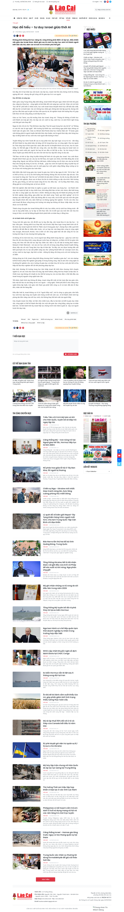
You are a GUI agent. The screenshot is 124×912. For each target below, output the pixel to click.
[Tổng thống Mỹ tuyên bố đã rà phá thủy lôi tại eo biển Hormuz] (26, 614)
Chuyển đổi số (83, 18)
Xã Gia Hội (103, 149)
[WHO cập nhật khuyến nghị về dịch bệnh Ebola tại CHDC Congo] (26, 657)
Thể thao (61, 18)
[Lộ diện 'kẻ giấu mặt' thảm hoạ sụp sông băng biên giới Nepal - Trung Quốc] (24, 372)
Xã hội (36, 18)
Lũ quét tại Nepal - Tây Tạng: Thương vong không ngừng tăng (100, 404)
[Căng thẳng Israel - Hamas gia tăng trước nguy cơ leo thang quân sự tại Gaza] (26, 839)
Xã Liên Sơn (91, 149)
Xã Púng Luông (104, 138)
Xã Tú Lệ (90, 142)
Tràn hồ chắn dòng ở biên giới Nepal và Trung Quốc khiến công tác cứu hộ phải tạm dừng (49, 405)
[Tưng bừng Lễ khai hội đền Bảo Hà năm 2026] (90, 159)
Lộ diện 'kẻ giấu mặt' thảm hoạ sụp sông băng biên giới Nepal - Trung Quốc (24, 382)
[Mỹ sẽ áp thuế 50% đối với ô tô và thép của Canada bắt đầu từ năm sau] (26, 727)
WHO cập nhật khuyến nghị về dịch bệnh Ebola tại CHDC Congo (60, 652)
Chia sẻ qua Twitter (17, 36)
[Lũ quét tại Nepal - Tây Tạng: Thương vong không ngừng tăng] (100, 395)
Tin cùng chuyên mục (22, 413)
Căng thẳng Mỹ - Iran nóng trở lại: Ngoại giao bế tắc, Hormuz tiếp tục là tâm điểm (94, 77)
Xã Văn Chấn (104, 152)
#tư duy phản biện (70, 319)
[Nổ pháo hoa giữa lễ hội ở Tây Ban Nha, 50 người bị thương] (26, 474)
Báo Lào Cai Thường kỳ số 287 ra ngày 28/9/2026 (97, 437)
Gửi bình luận (72, 354)
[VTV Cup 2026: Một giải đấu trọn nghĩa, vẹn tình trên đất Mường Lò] (90, 206)
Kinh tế (31, 18)
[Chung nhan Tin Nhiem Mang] (102, 908)
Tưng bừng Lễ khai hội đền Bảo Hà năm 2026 (103, 159)
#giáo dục (35, 319)
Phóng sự (74, 18)
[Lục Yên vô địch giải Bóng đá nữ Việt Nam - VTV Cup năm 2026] (90, 192)
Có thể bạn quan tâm (22, 363)
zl (110, 2)
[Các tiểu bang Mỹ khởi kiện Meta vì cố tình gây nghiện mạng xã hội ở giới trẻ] (97, 40)
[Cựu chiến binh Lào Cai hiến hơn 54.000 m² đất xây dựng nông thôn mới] (90, 180)
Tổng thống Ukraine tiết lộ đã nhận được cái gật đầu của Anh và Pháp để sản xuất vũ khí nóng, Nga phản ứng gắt (59, 566)
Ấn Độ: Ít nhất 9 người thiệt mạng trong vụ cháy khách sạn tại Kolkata (94, 84)
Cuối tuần (107, 416)
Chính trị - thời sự (22, 18)
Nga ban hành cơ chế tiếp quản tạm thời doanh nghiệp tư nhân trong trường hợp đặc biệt (60, 631)
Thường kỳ (97, 416)
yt (108, 2)
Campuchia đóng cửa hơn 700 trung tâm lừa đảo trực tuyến (23, 404)
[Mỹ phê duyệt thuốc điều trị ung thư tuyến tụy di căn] (74, 395)
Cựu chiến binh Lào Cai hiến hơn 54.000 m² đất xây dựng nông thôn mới (103, 181)
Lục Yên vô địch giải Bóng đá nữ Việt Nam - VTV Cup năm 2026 (103, 195)
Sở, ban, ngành (104, 130)
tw (119, 464)
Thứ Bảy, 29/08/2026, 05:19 (23, 2)
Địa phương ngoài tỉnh (91, 130)
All (109, 18)
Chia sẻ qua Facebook (14, 36)
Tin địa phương (90, 123)
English (97, 2)
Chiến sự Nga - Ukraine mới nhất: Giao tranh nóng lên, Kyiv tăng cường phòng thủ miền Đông (94, 60)
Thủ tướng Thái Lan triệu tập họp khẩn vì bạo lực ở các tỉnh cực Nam (60, 788)
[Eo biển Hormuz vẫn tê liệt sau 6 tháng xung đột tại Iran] (26, 679)
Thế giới (68, 18)
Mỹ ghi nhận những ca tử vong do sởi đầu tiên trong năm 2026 (60, 587)
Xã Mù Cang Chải (91, 138)
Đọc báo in (102, 18)
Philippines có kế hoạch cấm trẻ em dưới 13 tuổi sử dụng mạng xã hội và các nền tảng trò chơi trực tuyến (60, 810)
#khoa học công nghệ (28, 323)
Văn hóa (42, 18)
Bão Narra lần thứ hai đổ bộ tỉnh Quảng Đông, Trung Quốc (58, 542)
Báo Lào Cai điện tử (62, 9)
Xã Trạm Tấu (104, 142)
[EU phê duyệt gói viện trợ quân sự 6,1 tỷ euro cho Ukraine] (26, 750)
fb (105, 2)
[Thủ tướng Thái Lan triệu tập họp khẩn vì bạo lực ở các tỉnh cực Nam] (26, 794)
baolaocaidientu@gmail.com (48, 901)
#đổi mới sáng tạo (47, 319)
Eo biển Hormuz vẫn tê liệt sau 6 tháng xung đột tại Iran (58, 674)
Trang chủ (14, 18)
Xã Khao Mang (104, 134)
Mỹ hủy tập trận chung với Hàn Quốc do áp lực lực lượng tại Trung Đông (60, 766)
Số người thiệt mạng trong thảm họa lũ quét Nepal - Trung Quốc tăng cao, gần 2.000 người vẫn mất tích (49, 383)
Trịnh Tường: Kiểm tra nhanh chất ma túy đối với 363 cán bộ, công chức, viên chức (103, 169)
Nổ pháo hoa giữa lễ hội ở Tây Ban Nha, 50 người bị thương (59, 469)
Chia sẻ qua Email (23, 36)
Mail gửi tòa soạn (40, 2)
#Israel (23, 319)
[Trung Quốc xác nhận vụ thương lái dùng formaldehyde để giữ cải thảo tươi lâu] (26, 861)
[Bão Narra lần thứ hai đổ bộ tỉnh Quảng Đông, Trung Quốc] (26, 548)
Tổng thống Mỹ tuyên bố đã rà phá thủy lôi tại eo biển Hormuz (59, 608)
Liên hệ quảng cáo (54, 2)
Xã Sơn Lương (91, 152)
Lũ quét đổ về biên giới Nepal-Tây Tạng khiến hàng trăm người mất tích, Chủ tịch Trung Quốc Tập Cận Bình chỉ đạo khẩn (95, 69)
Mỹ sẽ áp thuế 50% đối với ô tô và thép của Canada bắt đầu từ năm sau (59, 723)
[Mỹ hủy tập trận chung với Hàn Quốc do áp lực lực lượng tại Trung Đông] (26, 772)
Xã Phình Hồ (103, 146)
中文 (101, 2)
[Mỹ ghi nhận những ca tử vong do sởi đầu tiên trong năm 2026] (26, 592)
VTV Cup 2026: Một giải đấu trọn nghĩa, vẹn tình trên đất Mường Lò (103, 209)
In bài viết (20, 36)
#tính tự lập (41, 323)
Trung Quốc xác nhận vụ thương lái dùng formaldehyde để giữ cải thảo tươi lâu (60, 857)
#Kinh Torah (58, 319)
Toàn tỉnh (90, 134)
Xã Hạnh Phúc (92, 146)
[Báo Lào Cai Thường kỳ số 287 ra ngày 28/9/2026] (97, 430)
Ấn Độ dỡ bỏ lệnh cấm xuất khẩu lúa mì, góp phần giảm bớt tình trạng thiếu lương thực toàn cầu (60, 697)
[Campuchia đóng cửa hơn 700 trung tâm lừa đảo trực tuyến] (24, 395)
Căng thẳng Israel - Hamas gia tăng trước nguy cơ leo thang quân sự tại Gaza (60, 835)
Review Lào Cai (93, 18)
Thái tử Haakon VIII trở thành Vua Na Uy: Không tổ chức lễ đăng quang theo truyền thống (74, 382)
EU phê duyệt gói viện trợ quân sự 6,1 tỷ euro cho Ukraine (60, 744)
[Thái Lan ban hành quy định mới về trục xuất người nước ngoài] (100, 372)
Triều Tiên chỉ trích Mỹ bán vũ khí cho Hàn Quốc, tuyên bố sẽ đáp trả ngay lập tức (59, 420)
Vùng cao (88, 416)
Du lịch (48, 18)
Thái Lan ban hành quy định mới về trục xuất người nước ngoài (99, 381)
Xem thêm (45, 879)
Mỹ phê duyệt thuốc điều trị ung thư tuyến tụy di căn (74, 404)
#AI (29, 319)
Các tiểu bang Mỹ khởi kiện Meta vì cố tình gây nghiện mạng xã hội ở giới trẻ (95, 52)
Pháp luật (54, 18)
